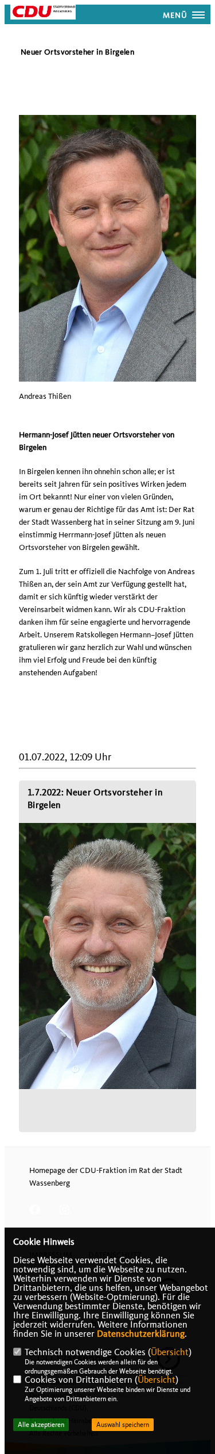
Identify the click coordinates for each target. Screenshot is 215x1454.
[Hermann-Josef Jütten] (107, 956)
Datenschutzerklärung (141, 1334)
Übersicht (170, 1352)
